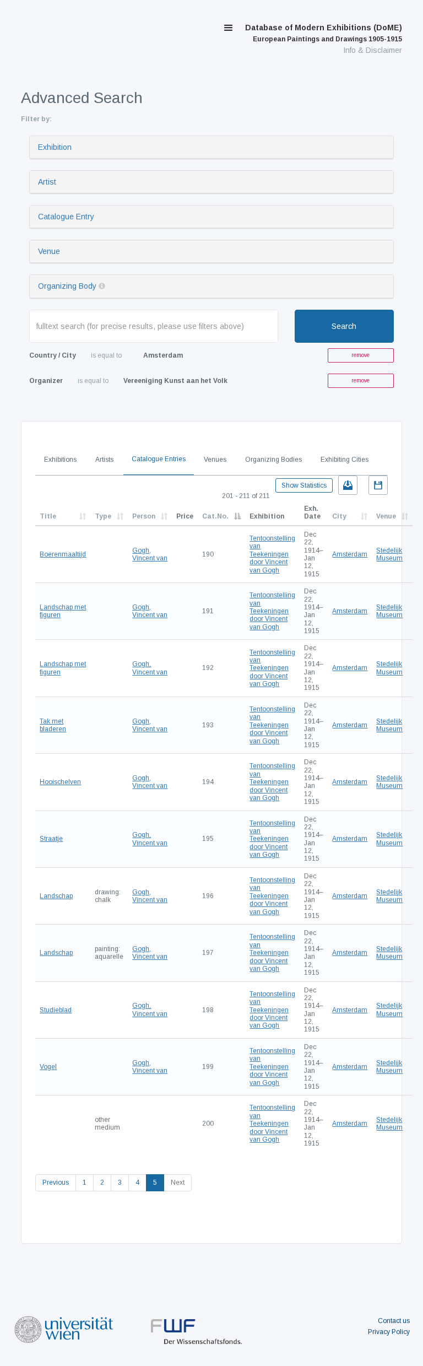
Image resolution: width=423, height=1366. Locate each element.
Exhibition (55, 147)
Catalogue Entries (159, 459)
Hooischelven (60, 782)
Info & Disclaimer (372, 50)
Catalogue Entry (66, 216)
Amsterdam (349, 554)
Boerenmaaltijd (63, 554)
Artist (47, 181)
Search (344, 326)
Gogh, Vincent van (149, 554)
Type (103, 516)
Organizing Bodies (273, 459)
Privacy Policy (389, 1332)
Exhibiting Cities (344, 459)
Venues (215, 459)
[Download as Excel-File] (347, 485)
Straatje (51, 839)
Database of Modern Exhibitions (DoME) (323, 33)
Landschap (56, 896)
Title (48, 516)
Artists (104, 459)
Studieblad (56, 1010)
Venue (49, 251)
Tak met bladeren (53, 725)
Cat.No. (215, 516)
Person (143, 516)
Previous (55, 1182)
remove (360, 355)
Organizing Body (67, 286)
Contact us (394, 1321)
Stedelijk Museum (389, 554)
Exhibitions (60, 459)
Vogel (48, 1067)
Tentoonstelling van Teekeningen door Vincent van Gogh (272, 554)
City (339, 516)
